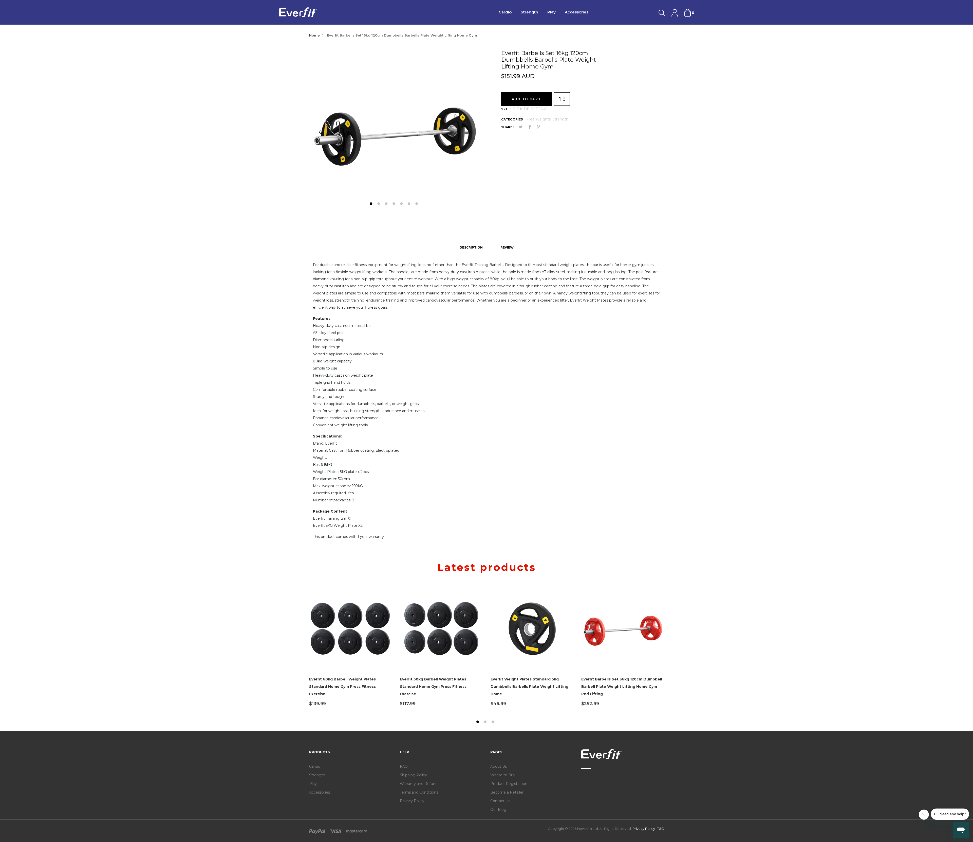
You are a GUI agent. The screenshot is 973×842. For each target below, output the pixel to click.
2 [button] (379, 204)
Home (314, 35)
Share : (507, 127)
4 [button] (394, 204)
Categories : (512, 119)
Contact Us (500, 801)
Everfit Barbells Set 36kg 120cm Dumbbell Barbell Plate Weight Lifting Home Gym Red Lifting (621, 686)
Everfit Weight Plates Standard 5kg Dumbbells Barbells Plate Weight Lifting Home (529, 686)
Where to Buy (502, 775)
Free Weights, (539, 119)
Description (471, 247)
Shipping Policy (413, 775)
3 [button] (386, 204)
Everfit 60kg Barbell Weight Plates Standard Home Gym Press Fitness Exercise (342, 686)
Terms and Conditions (419, 792)
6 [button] (409, 204)
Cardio (505, 12)
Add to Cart (526, 99)
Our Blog (498, 809)
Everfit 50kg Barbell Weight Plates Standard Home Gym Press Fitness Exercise (433, 686)
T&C (660, 829)
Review (507, 247)
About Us (498, 766)
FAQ (404, 766)
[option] (395, 132)
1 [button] (371, 204)
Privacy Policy (412, 801)
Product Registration (508, 783)
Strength (529, 12)
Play (551, 12)
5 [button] (402, 204)
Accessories (576, 12)
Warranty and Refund (419, 783)
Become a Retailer (506, 792)
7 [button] (417, 204)
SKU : (506, 109)
